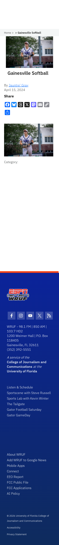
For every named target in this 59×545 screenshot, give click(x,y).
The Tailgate (16, 404)
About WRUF (16, 454)
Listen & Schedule (20, 387)
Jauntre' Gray (18, 85)
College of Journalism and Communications (26, 364)
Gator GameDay (18, 415)
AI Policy (13, 493)
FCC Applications (19, 488)
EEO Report (15, 476)
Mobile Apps (16, 465)
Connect (13, 471)
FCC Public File (17, 482)
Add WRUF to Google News (26, 460)
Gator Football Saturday (24, 409)
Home (7, 32)
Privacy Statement (17, 534)
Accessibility (13, 527)
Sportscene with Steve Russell (29, 393)
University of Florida (22, 371)
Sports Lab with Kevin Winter (28, 398)
